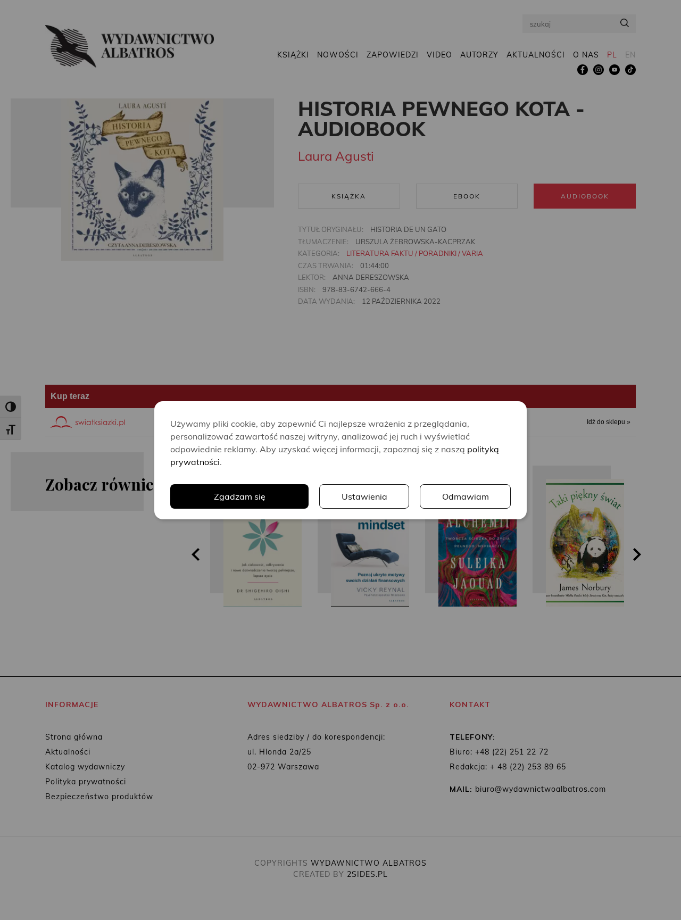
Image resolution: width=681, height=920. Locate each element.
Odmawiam (465, 496)
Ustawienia (364, 496)
